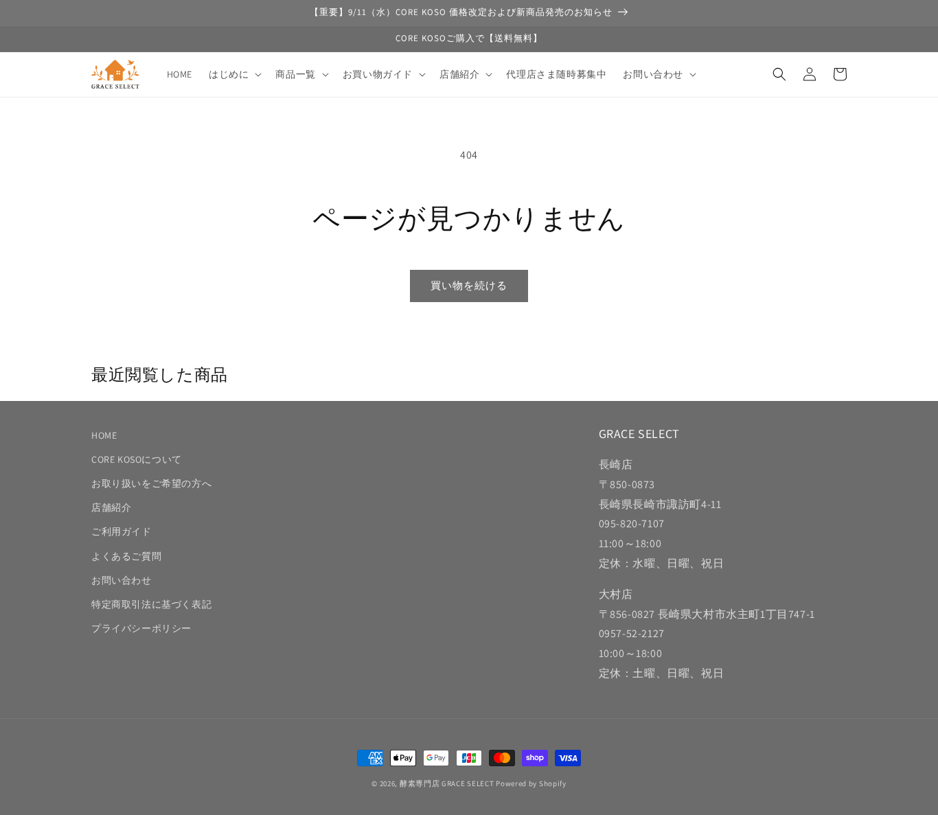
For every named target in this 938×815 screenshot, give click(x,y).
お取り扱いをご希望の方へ (151, 483)
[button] (234, 74)
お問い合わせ (121, 580)
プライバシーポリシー (141, 628)
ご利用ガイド (121, 531)
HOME (104, 435)
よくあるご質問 (126, 556)
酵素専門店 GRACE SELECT (447, 783)
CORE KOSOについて (136, 459)
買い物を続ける (469, 285)
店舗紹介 (111, 507)
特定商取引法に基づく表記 (151, 604)
